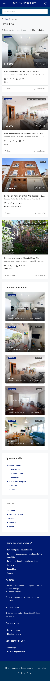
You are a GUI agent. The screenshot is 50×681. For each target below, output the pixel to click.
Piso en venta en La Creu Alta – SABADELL (22, 71)
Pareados (15, 477)
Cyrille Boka (11, 275)
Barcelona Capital (15, 514)
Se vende (30, 99)
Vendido (42, 161)
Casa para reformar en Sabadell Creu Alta (21, 258)
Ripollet (10, 527)
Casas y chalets (14, 465)
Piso (13, 490)
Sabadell (11, 510)
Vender (10, 573)
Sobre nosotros (13, 630)
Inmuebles (11, 569)
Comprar (10, 565)
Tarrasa (10, 518)
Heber (9, 89)
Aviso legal (11, 648)
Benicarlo (11, 523)
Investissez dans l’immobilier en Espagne (23, 561)
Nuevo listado (28, 224)
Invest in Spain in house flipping (19, 550)
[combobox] (22, 30)
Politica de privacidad (16, 652)
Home (6, 19)
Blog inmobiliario (14, 634)
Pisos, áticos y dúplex (16, 481)
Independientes (17, 473)
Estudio (14, 486)
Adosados (15, 469)
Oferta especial (40, 99)
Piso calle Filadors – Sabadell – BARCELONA (23, 134)
